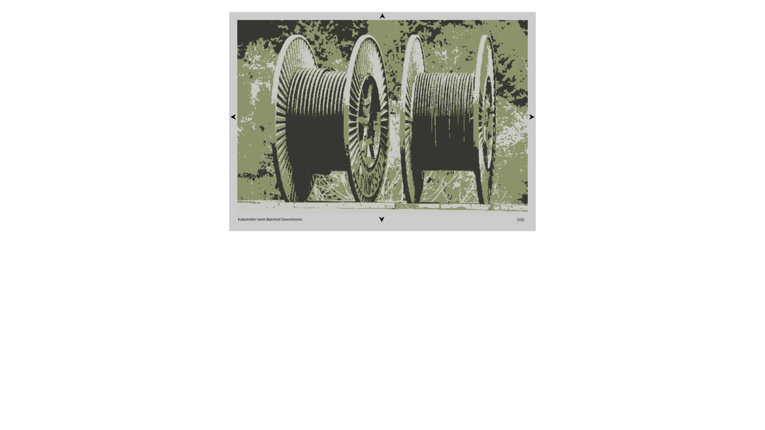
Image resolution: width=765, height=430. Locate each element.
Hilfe (520, 219)
